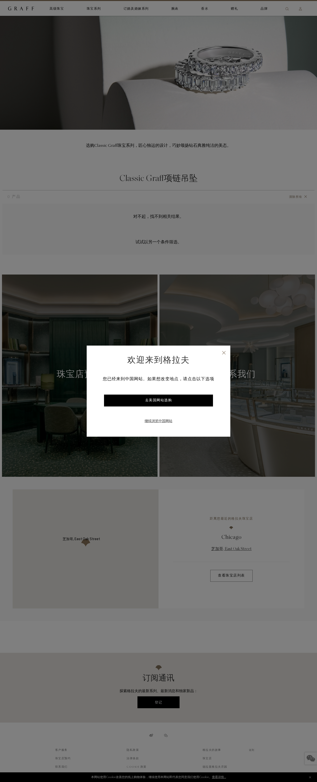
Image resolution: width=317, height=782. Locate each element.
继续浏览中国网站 (158, 421)
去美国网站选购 (158, 400)
